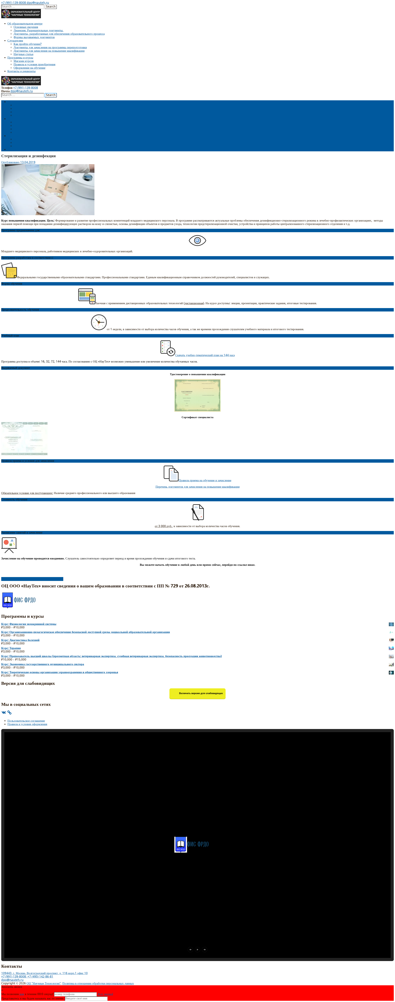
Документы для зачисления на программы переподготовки (50, 47)
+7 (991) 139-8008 (13, 3)
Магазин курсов (24, 61)
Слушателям (15, 41)
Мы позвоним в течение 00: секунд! (27, 994)
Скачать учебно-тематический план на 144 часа (205, 355)
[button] (190, 949)
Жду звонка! (105, 994)
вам (22, 994)
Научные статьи (23, 54)
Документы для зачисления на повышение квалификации (49, 51)
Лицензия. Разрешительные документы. (38, 30)
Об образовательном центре (24, 24)
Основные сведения (26, 27)
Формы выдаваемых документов (34, 37)
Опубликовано (10, 162)
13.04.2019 (27, 162)
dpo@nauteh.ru (37, 3)
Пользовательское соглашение (26, 721)
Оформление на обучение (29, 68)
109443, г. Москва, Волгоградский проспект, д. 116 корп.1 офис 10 (44, 973)
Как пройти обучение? (28, 44)
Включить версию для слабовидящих (201, 693)
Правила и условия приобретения (34, 64)
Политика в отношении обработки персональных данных (98, 983)
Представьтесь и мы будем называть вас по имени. (32, 998)
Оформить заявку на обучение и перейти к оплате (32, 579)
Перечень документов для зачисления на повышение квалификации (198, 487)
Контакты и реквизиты (21, 71)
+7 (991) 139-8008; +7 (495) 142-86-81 (27, 977)
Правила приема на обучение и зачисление (205, 480)
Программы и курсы (20, 58)
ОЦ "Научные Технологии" (44, 983)
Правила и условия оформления (27, 724)
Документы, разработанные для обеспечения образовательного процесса (59, 34)
